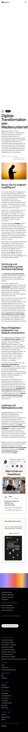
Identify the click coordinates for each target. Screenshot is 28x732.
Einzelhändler (4, 693)
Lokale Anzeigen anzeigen (8, 649)
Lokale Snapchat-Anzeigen (8, 656)
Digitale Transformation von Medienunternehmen (19, 158)
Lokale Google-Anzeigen (7, 642)
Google (15, 287)
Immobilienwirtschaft (6, 702)
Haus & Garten (5, 698)
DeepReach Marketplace (7, 594)
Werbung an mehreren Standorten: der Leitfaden (13, 659)
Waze (3, 346)
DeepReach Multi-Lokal (7, 597)
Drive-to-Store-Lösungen (7, 607)
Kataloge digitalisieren (7, 605)
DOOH (3, 665)
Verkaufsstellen (5, 687)
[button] (25, 2)
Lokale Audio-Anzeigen (7, 654)
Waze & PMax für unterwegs (8, 644)
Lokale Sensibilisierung (7, 610)
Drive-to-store (5, 667)
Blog (10, 156)
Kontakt (3, 719)
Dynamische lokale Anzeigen (8, 651)
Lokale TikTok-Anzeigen (7, 647)
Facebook (7, 217)
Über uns (3, 714)
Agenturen (4, 685)
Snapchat (8, 346)
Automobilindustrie (6, 695)
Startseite (4, 156)
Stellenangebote (5, 717)
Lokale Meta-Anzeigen (7, 640)
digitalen (12, 252)
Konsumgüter (4, 700)
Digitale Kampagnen (7, 412)
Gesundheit (4, 705)
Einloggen (3, 725)
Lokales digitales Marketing (8, 669)
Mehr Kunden (4, 707)
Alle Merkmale (4, 599)
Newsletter (4, 678)
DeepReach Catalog (6, 592)
